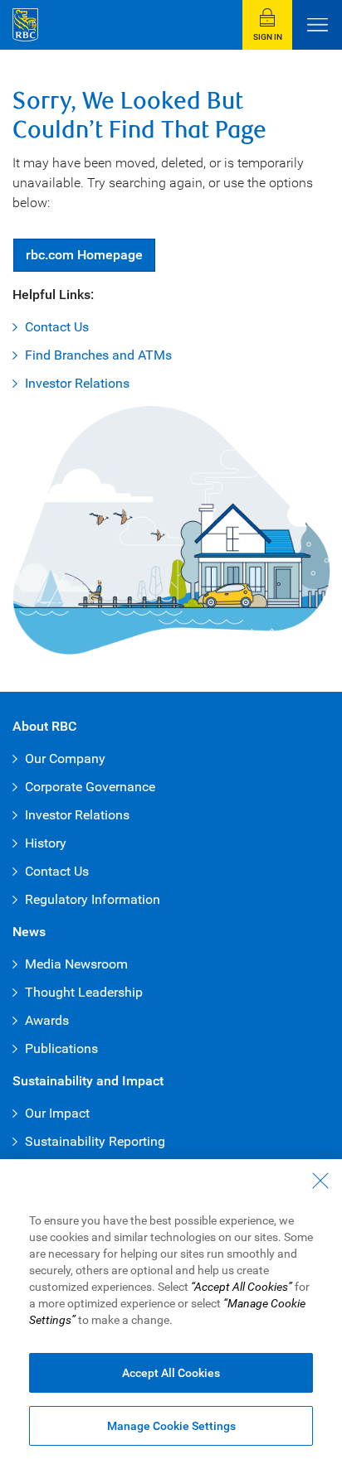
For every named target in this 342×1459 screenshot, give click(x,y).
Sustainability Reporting (95, 1141)
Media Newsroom (76, 964)
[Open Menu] (317, 25)
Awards (47, 1020)
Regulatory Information (92, 899)
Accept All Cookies (171, 1372)
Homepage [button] (84, 255)
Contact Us (57, 327)
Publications (61, 1048)
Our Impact (57, 1113)
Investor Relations (77, 383)
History (45, 843)
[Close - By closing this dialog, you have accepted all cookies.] (320, 1180)
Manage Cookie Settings (171, 1425)
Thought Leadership (84, 992)
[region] (171, 1309)
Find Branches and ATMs (98, 355)
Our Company (65, 758)
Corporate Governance (90, 787)
